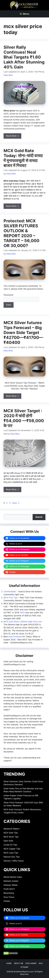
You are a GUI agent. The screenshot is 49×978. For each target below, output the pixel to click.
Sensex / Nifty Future (14, 861)
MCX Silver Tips (11, 837)
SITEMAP (24, 967)
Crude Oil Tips (10, 845)
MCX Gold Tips (11, 833)
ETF (32, 126)
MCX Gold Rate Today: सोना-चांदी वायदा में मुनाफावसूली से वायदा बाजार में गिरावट (23, 158)
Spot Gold (8, 841)
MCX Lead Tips (11, 853)
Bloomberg (9, 893)
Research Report (12, 829)
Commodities (10, 591)
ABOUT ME (18, 963)
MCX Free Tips (11, 597)
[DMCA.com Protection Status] (11, 954)
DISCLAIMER (31, 963)
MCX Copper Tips (12, 849)
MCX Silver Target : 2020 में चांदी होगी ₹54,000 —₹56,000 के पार (24, 418)
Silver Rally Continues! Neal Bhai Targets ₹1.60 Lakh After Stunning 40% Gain (24, 57)
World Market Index (13, 877)
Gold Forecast (15, 636)
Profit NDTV (9, 889)
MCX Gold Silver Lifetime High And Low (23, 621)
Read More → (12, 136)
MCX (22, 612)
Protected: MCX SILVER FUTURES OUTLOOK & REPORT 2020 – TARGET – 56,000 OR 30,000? (21, 233)
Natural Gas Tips (12, 857)
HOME (9, 963)
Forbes (7, 901)
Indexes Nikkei (10, 885)
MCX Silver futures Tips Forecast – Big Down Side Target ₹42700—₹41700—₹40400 (23, 332)
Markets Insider (11, 881)
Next (15, 503)
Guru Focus (9, 897)
